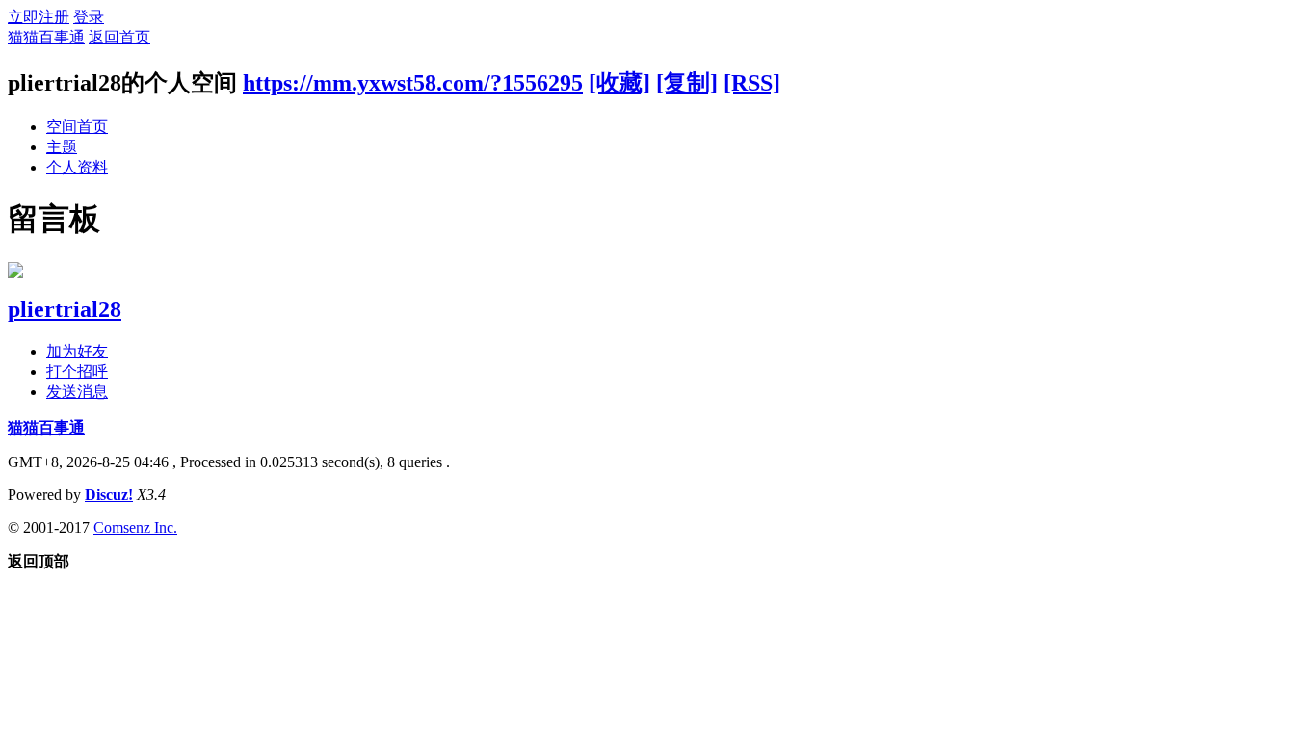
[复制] (687, 82)
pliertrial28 (64, 309)
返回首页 (119, 37)
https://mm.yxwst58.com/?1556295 (413, 82)
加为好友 (77, 351)
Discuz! (109, 495)
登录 (88, 17)
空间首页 (77, 127)
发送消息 (77, 391)
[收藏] (619, 82)
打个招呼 (77, 371)
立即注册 (38, 17)
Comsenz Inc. (135, 527)
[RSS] (752, 82)
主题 (61, 147)
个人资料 (77, 167)
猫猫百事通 (46, 37)
